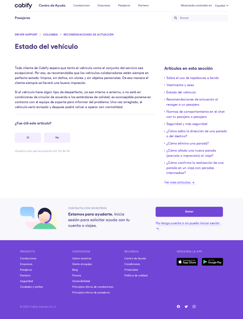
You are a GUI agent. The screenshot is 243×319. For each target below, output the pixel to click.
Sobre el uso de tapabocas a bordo (192, 78)
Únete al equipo (82, 264)
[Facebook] (178, 306)
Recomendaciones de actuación (89, 35)
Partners (143, 5)
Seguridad (26, 281)
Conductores (81, 5)
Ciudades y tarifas (31, 287)
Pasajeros (124, 5)
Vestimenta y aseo (180, 85)
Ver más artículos (177, 182)
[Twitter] (186, 306)
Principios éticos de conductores (92, 287)
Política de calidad (135, 275)
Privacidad (131, 270)
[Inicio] (23, 6)
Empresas (104, 5)
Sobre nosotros (81, 258)
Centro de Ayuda (135, 258)
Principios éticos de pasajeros (91, 292)
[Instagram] (194, 306)
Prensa (76, 275)
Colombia (50, 35)
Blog (75, 270)
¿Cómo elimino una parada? (187, 143)
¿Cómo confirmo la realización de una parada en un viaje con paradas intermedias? (195, 168)
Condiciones (132, 264)
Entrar (189, 211)
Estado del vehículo (181, 92)
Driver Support (26, 35)
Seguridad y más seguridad (186, 124)
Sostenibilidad (81, 281)
